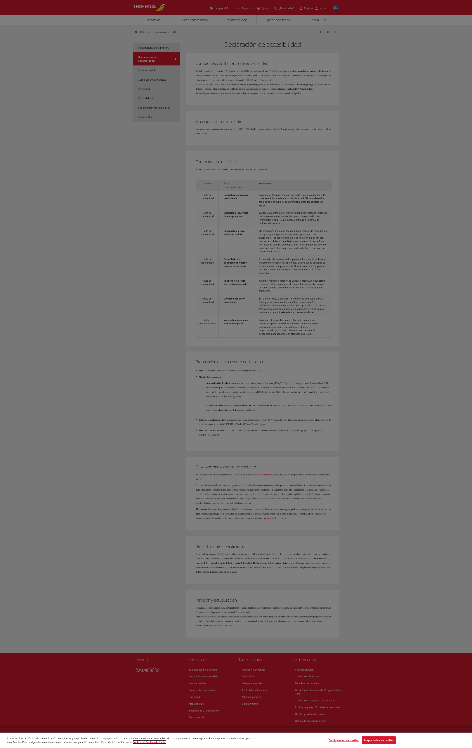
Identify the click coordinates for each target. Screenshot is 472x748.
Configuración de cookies (344, 740)
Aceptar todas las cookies (379, 740)
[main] (236, 740)
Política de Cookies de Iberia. (149, 742)
